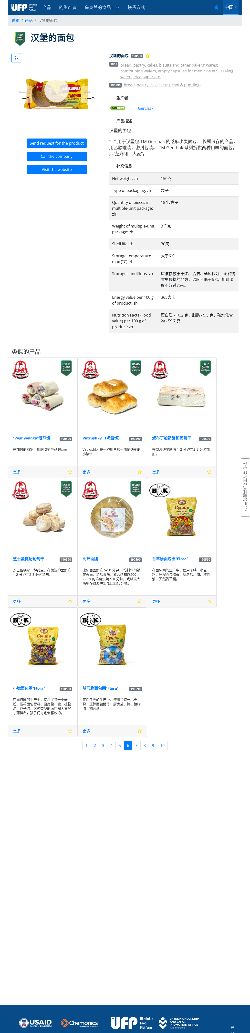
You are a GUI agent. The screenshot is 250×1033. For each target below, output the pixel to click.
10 (162, 745)
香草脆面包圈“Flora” (170, 558)
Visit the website (57, 169)
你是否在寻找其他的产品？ (245, 489)
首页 (16, 20)
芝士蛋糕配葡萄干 (28, 558)
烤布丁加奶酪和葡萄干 (171, 438)
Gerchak (145, 108)
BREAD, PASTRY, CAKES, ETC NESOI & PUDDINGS (162, 85)
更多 (17, 472)
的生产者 (68, 7)
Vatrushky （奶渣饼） (102, 438)
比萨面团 (90, 558)
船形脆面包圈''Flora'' (100, 688)
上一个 (24, 98)
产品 (46, 7)
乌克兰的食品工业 (102, 7)
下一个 (89, 98)
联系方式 (136, 7)
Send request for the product (57, 143)
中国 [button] (229, 7)
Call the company (57, 156)
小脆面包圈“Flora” (29, 688)
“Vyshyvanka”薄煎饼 (31, 438)
